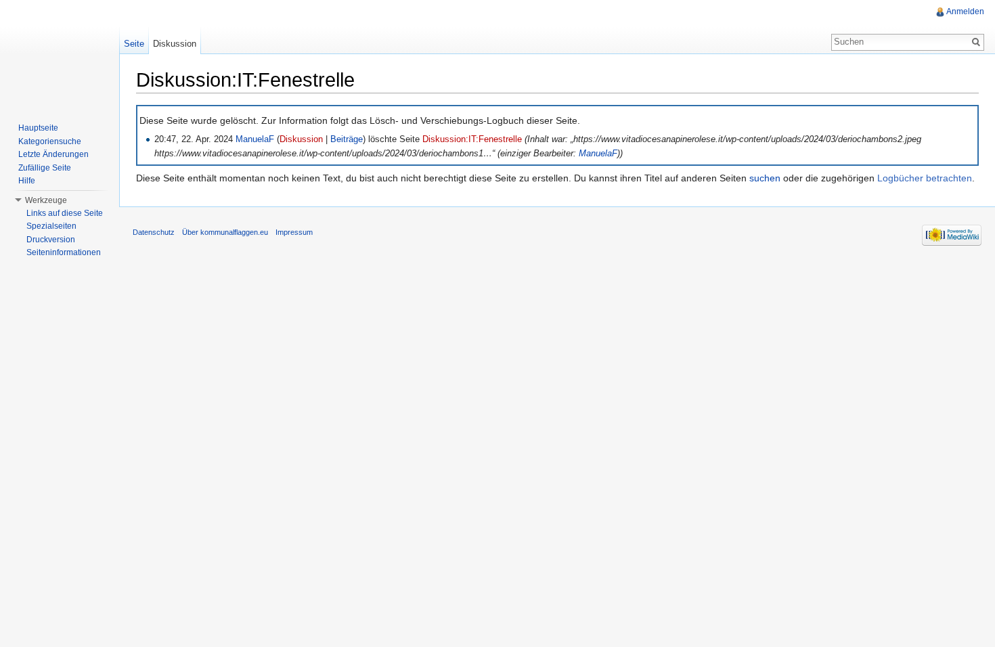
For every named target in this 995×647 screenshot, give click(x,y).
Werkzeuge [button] (46, 200)
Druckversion (50, 239)
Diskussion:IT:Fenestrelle (472, 139)
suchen (764, 178)
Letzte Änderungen (53, 154)
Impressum (294, 232)
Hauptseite (38, 128)
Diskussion (301, 139)
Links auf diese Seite (64, 213)
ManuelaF (255, 139)
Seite (134, 44)
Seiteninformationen (63, 252)
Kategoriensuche (49, 141)
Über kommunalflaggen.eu (225, 232)
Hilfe (26, 180)
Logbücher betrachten (924, 178)
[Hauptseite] (59, 54)
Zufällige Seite (44, 168)
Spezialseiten (51, 226)
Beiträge (346, 139)
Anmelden (965, 11)
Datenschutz (154, 232)
